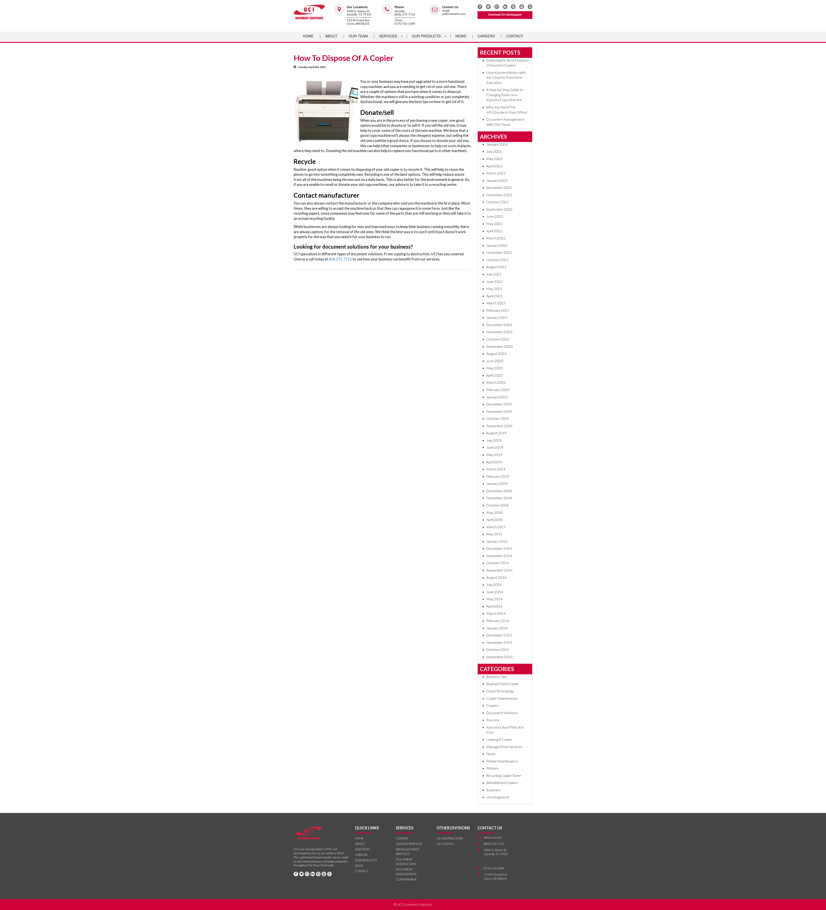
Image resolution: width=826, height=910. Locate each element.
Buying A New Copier (502, 684)
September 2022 (499, 209)
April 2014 (494, 606)
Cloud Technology (500, 691)
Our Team (358, 36)
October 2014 (497, 563)
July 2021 (494, 274)
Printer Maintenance (502, 761)
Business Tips (496, 676)
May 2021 (494, 288)
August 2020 (496, 353)
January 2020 (497, 397)
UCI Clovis (445, 843)
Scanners (493, 790)
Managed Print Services (504, 747)
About (331, 36)
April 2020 (494, 375)
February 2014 (497, 621)
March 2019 (496, 469)
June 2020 (494, 361)
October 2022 (497, 202)
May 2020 (494, 368)
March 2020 (496, 382)
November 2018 (499, 498)
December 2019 (499, 404)
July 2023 (494, 151)
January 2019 (497, 483)
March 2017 (496, 527)
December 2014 (499, 548)
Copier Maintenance (502, 698)
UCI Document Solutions (414, 904)
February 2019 (497, 476)
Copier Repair (406, 879)
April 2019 (494, 462)
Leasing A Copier (499, 739)
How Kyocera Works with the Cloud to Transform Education (505, 77)
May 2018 (494, 512)
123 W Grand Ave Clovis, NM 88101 (358, 21)
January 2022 (497, 245)
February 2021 (497, 310)
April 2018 (494, 519)
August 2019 (496, 433)
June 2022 (494, 216)
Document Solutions (502, 713)
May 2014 (494, 599)
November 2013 (499, 642)
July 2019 (494, 440)
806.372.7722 (340, 259)
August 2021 (496, 267)
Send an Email (493, 837)
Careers (486, 36)
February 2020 (497, 390)
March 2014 (496, 613)
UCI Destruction (450, 838)
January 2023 (497, 180)
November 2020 (499, 332)
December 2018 (499, 491)
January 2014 (497, 628)
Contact (514, 36)
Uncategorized (497, 797)
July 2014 (494, 584)
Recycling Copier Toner (503, 775)
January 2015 (497, 541)
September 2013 (499, 657)
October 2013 (497, 649)
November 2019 (499, 411)
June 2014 (494, 592)
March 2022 (496, 238)
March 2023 (496, 173)
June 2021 (494, 281)
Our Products (427, 36)
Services (388, 36)
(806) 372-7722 (405, 14)
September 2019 (499, 426)
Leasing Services (409, 843)
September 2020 (499, 346)
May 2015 (494, 534)
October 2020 (497, 339)
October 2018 (497, 505)
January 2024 (497, 144)
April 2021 (494, 296)
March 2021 (496, 303)
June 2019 (494, 447)
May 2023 (494, 159)
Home (308, 36)
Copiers (492, 705)
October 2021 (497, 260)
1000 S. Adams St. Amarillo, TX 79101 (359, 12)
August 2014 (496, 577)
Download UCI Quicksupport (505, 15)
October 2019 (497, 418)
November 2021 (499, 252)
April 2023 (494, 166)
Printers (492, 768)
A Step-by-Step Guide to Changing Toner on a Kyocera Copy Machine (504, 95)
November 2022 (499, 195)
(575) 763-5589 (405, 23)
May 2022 (494, 224)
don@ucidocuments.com (453, 12)
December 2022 (499, 187)
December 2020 (499, 325)
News (460, 36)
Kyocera (492, 720)
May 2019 (494, 455)
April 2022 (494, 231)
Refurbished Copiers (502, 783)
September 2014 (499, 570)
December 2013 (499, 635)
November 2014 (499, 556)
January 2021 (497, 317)
